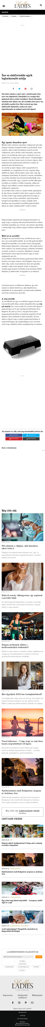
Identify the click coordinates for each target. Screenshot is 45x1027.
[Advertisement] (22, 48)
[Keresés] (41, 5)
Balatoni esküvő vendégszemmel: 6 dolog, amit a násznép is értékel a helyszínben (22, 844)
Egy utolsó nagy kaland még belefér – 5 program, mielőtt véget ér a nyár (22, 902)
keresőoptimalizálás (22, 1018)
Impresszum (8, 995)
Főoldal (5, 16)
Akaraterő (9, 967)
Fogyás (22, 970)
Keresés (38, 957)
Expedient (22, 1022)
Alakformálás (24, 16)
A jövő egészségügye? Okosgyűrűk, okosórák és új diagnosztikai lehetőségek (19, 930)
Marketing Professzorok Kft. (22, 1025)
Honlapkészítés (22, 1012)
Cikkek (13, 16)
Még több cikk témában (22, 812)
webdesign (22, 1015)
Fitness (36, 967)
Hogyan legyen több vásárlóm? (23, 1008)
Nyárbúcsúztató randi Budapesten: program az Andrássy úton (22, 873)
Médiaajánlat (37, 995)
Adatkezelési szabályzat (22, 996)
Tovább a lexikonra (22, 961)
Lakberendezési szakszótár (22, 952)
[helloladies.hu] (22, 5)
